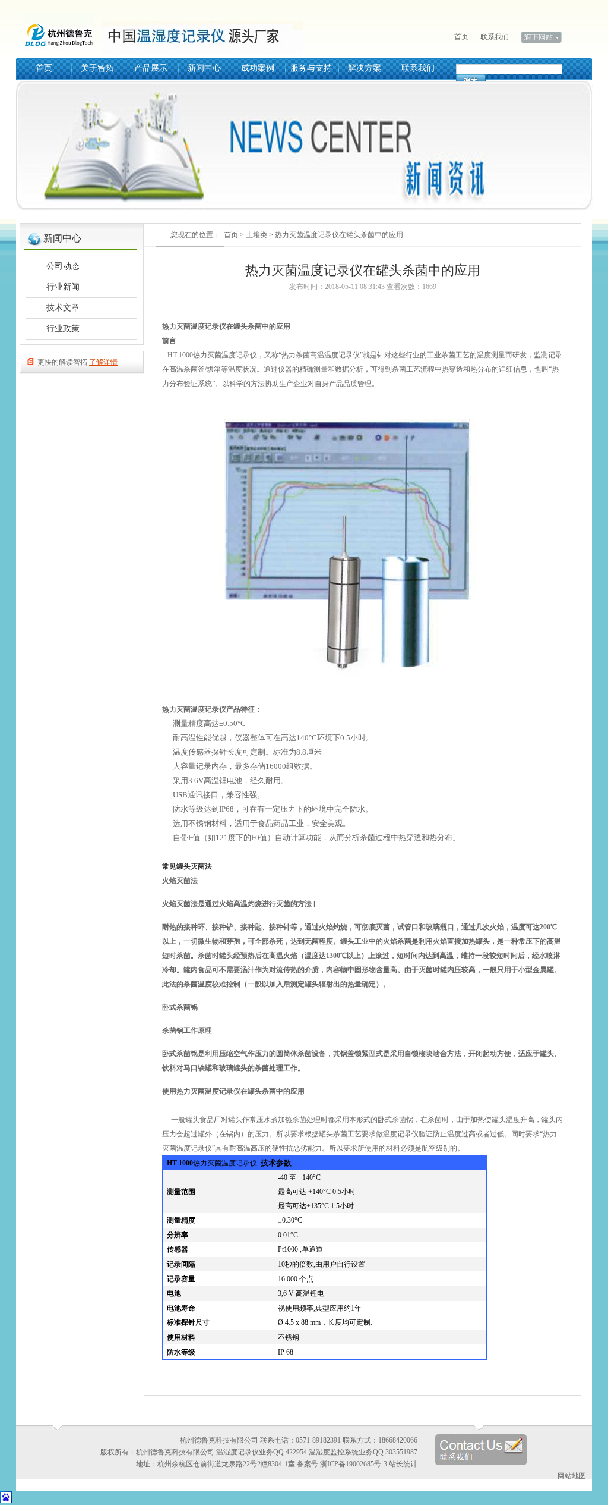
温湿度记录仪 (63, 30)
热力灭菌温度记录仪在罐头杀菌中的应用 (339, 235)
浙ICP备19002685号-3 (353, 1464)
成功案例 (257, 68)
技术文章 (63, 307)
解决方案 (364, 68)
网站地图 (572, 1476)
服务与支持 (311, 68)
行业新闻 (63, 286)
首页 (461, 37)
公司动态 (63, 266)
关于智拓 (97, 68)
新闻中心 (204, 68)
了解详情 (103, 362)
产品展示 (150, 68)
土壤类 (256, 235)
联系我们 (494, 37)
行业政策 (63, 328)
